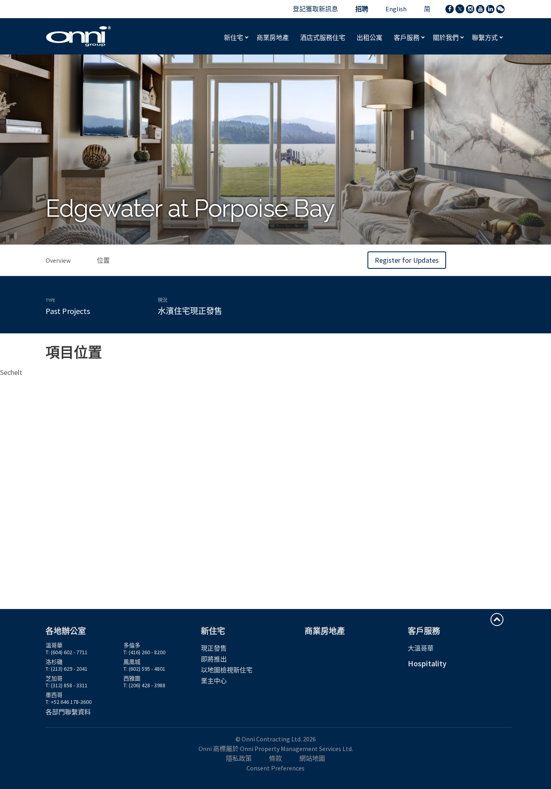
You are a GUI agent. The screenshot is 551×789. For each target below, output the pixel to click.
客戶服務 (407, 37)
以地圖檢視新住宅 (227, 670)
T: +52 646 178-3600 (69, 701)
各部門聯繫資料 (68, 712)
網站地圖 (312, 758)
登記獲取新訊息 (315, 9)
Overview (58, 260)
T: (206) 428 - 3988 (144, 685)
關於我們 (446, 37)
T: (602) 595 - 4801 (144, 668)
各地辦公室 (66, 631)
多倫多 (131, 645)
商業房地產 (325, 631)
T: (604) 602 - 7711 (67, 652)
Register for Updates (407, 260)
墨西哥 (54, 695)
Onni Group (79, 36)
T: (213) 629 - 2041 (67, 668)
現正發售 (214, 648)
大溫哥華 (421, 648)
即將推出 (214, 659)
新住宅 (234, 37)
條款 (275, 758)
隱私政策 (239, 758)
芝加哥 (54, 678)
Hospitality (427, 663)
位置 (103, 260)
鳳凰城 (131, 662)
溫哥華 (54, 645)
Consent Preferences (275, 768)
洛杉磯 (54, 662)
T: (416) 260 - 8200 (144, 652)
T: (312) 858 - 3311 (67, 685)
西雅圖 (131, 678)
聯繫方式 (485, 37)
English (396, 9)
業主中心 (214, 681)
